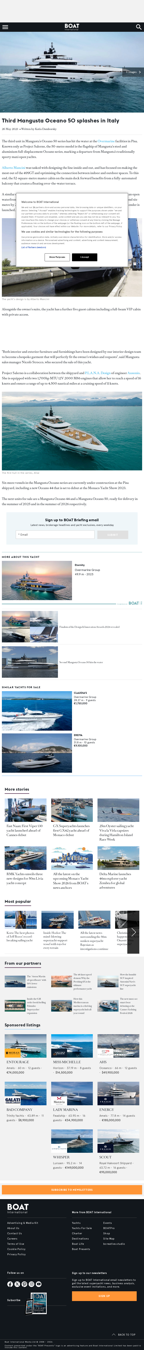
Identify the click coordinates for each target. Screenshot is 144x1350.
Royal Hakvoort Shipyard (115, 1163)
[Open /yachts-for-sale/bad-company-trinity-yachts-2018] (25, 1093)
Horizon (58, 1068)
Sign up (104, 1296)
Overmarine (106, 141)
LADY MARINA (65, 1110)
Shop (106, 1233)
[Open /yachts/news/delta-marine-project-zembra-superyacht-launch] (118, 858)
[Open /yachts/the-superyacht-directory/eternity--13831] (37, 599)
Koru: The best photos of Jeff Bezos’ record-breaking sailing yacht (20, 936)
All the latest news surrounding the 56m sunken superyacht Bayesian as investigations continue (94, 941)
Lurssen (58, 1163)
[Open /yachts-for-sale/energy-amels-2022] (118, 1093)
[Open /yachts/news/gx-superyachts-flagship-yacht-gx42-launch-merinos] (72, 810)
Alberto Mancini (14, 167)
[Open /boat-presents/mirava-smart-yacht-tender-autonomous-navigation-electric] (108, 1006)
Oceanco (105, 1068)
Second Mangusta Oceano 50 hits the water (81, 662)
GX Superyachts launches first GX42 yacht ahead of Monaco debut (71, 830)
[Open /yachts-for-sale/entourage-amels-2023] (25, 1046)
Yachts (76, 1223)
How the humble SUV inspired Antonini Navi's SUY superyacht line (128, 981)
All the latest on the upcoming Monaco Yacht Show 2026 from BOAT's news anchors (70, 881)
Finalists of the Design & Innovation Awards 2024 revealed (89, 627)
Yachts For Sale (82, 1228)
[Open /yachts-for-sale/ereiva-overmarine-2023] (37, 753)
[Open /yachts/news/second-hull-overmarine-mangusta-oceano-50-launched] (30, 662)
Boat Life (78, 1244)
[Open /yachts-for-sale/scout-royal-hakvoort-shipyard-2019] (118, 1141)
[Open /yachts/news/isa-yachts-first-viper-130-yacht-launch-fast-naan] (25, 810)
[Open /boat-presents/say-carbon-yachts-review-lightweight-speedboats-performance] (15, 981)
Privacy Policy (16, 1254)
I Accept (84, 257)
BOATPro (109, 1228)
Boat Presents (81, 1249)
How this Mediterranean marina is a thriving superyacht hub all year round (83, 1006)
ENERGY (106, 1110)
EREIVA (78, 735)
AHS (102, 1062)
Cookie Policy (16, 1249)
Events (107, 1223)
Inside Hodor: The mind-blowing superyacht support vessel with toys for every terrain (55, 940)
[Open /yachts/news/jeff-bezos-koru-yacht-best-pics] (21, 920)
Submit (112, 535)
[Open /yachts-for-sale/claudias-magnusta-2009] (37, 710)
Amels (11, 1068)
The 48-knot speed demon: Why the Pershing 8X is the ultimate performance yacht (83, 981)
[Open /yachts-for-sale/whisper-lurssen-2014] (72, 1141)
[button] (133, 72)
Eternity (80, 565)
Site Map (109, 1238)
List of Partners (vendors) (33, 247)
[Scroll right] (133, 932)
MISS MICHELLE (67, 1062)
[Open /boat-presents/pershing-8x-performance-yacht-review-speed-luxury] (61, 981)
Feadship (59, 1115)
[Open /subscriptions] (33, 1304)
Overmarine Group (87, 570)
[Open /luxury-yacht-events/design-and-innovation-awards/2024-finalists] (30, 626)
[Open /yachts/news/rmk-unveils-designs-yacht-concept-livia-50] (25, 858)
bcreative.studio (114, 1244)
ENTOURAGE (18, 1062)
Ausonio (134, 373)
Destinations (80, 1238)
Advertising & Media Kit (22, 1223)
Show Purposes (57, 257)
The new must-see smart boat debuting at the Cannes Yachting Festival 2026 (129, 1006)
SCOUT (105, 1157)
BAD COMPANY (19, 1110)
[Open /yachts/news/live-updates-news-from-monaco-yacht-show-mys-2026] (72, 858)
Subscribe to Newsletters (72, 1189)
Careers (12, 1238)
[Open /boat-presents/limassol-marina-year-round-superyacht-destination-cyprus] (61, 1006)
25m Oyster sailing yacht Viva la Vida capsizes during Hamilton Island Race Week (116, 833)
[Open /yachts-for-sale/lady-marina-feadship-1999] (72, 1093)
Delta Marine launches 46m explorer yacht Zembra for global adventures (115, 881)
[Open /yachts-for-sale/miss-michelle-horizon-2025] (72, 1046)
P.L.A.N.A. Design (98, 373)
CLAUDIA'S (80, 693)
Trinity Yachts (15, 1115)
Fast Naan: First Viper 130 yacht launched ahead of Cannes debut (25, 830)
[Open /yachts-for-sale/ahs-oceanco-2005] (118, 1046)
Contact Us (14, 1233)
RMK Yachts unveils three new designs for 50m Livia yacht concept (25, 878)
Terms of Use (15, 1244)
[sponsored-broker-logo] (13, 1056)
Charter (77, 1233)
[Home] (72, 27)
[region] (72, 230)
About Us (13, 1228)
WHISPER (61, 1157)
